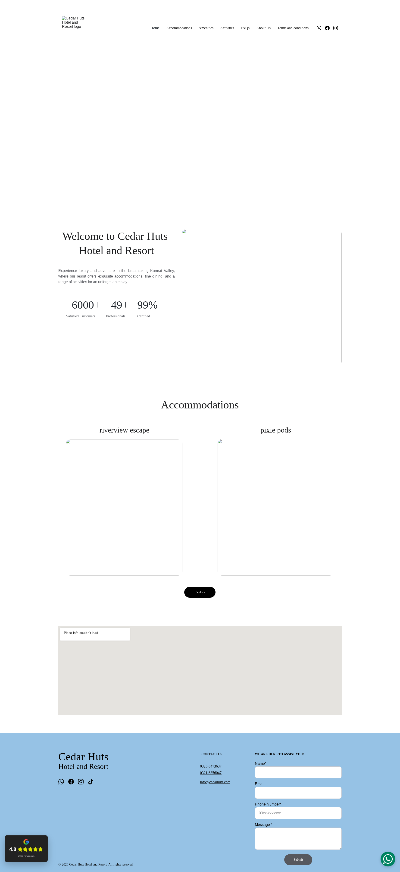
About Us (263, 28)
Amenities (206, 28)
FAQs (245, 28)
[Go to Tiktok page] (91, 781)
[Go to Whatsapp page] (321, 28)
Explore (200, 592)
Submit (298, 859)
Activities (227, 28)
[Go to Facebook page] (329, 28)
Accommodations (179, 28)
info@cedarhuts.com (215, 782)
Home (154, 28)
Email (259, 784)
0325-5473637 (211, 766)
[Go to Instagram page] (335, 28)
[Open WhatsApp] (388, 859)
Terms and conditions (293, 28)
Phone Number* (268, 804)
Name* (260, 763)
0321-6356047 (211, 773)
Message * (263, 825)
